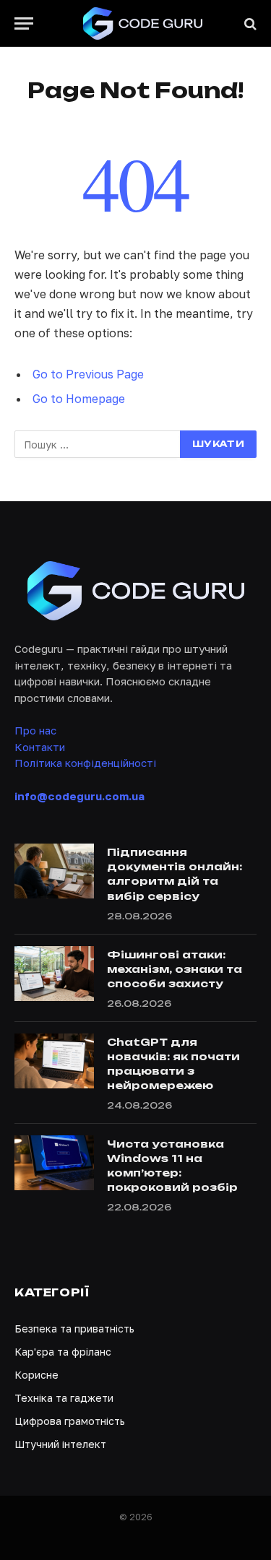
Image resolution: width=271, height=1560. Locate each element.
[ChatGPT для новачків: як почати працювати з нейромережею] (54, 1061)
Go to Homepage (79, 398)
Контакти (39, 746)
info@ (79, 795)
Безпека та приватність (74, 1328)
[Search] (249, 23)
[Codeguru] (143, 23)
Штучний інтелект (60, 1444)
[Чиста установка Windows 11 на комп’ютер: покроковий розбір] (54, 1162)
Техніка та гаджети (63, 1398)
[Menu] (23, 23)
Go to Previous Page (88, 374)
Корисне (36, 1375)
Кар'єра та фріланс (62, 1352)
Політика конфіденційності (85, 762)
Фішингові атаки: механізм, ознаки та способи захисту (174, 968)
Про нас (35, 730)
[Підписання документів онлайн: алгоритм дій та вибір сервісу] (54, 871)
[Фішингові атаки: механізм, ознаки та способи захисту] (54, 973)
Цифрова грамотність (69, 1421)
